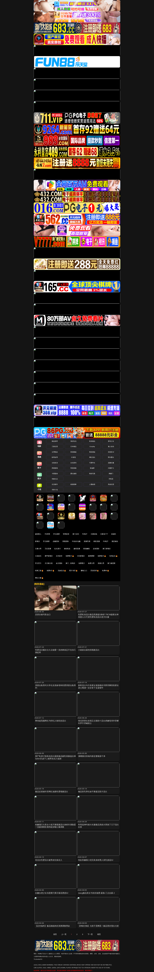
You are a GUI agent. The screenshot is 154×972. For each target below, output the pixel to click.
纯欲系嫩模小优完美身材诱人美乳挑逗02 (95, 860)
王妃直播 (48, 548)
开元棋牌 (56, 534)
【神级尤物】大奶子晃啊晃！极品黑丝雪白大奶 (98, 926)
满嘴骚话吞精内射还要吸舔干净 (91, 756)
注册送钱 (94, 534)
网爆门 (111, 474)
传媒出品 (55, 479)
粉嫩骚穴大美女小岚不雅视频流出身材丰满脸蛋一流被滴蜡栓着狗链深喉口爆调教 (55, 825)
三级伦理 (55, 446)
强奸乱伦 (73, 441)
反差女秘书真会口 (43, 614)
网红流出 (92, 457)
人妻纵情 (92, 484)
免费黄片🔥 (102, 556)
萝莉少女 (111, 441)
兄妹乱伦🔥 (62, 570)
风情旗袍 (55, 468)
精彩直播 (96, 541)
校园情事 (73, 484)
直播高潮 (87, 541)
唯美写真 (92, 474)
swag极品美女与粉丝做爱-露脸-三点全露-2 (96, 893)
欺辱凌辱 (55, 457)
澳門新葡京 (49, 556)
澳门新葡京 (107, 548)
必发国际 (96, 548)
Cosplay (92, 446)
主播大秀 (38, 548)
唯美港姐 (92, 452)
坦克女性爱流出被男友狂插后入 (48, 860)
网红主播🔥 (39, 578)
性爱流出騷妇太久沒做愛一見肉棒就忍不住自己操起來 (55, 651)
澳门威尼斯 (111, 563)
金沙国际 (59, 563)
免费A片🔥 (50, 570)
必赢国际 (56, 541)
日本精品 (73, 446)
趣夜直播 (77, 548)
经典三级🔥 (39, 570)
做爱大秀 (91, 563)
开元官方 (38, 563)
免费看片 (81, 563)
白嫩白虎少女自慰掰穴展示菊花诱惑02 (51, 893)
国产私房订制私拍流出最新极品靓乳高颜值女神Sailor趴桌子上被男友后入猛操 (55, 757)
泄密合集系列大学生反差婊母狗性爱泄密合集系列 (55, 686)
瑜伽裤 (92, 468)
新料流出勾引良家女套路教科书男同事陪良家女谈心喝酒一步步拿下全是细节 (98, 686)
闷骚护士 (111, 468)
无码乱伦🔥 (113, 556)
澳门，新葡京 (70, 563)
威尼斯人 (38, 534)
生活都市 (55, 484)
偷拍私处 (67, 548)
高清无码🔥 (95, 570)
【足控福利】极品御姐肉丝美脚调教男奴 (52, 926)
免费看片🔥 (70, 556)
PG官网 (47, 534)
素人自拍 (111, 446)
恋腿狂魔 (111, 463)
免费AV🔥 (105, 570)
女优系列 (73, 463)
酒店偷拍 (115, 541)
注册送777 (104, 534)
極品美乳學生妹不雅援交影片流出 (92, 791)
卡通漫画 (55, 474)
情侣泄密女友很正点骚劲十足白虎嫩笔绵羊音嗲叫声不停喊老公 (98, 721)
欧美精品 (92, 441)
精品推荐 (55, 441)
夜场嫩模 (86, 548)
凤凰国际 (65, 541)
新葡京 (37, 541)
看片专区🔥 (73, 570)
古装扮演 (55, 463)
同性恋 (111, 479)
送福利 (113, 534)
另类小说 (55, 490)
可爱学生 (92, 463)
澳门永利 (75, 534)
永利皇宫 (59, 556)
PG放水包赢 (76, 541)
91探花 (73, 457)
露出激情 (73, 474)
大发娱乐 (38, 556)
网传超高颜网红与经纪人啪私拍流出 (50, 720)
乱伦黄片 (57, 548)
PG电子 (84, 534)
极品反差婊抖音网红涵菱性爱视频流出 (51, 791)
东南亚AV (111, 452)
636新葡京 (81, 556)
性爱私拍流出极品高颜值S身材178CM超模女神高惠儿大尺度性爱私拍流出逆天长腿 (98, 615)
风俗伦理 (111, 484)
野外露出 (111, 457)
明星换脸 (73, 468)
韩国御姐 (73, 452)
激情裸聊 (91, 556)
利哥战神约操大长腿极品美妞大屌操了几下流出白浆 (98, 825)
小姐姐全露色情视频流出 (88, 650)
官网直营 (66, 534)
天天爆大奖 (49, 563)
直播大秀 (101, 563)
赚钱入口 (84, 570)
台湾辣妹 (55, 452)
